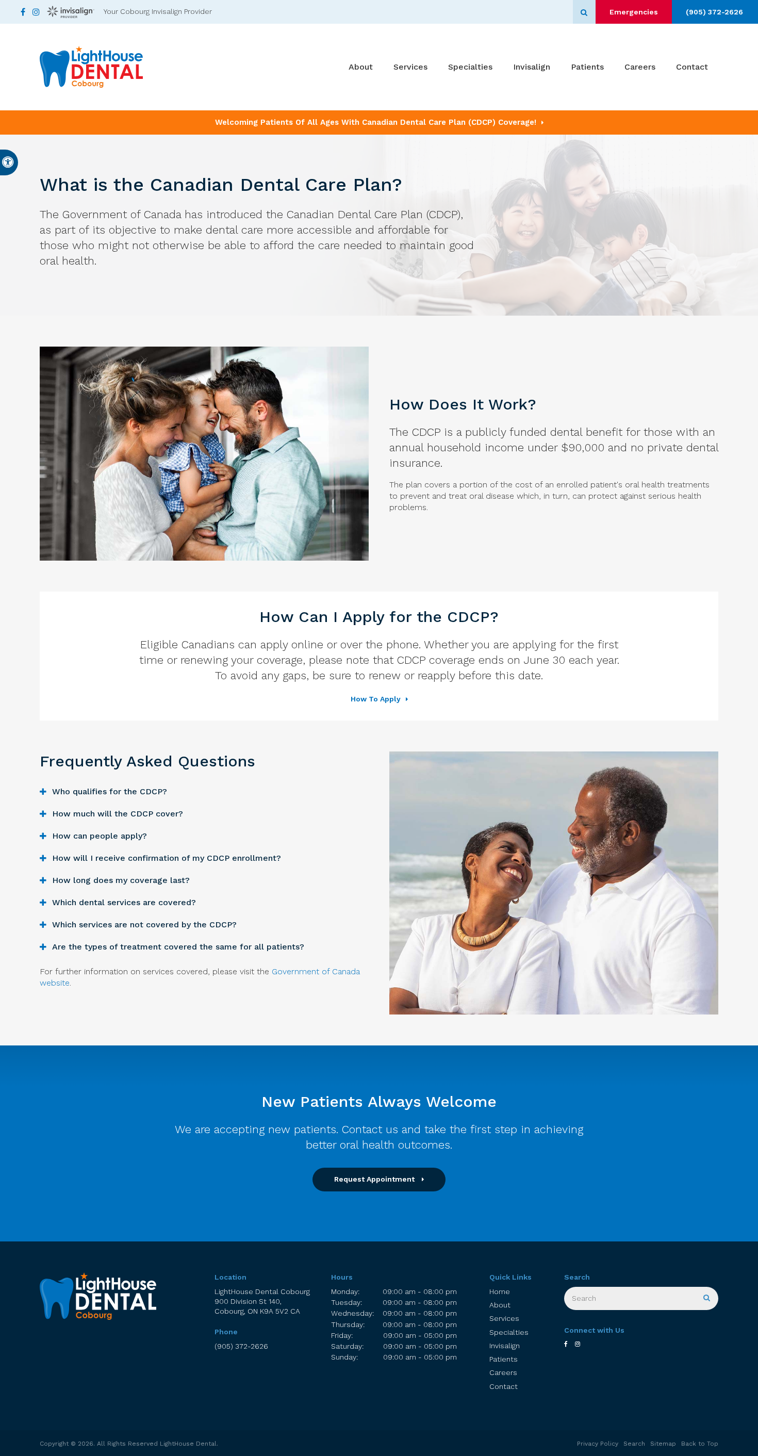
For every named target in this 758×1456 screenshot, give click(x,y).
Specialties (470, 67)
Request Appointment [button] (375, 1179)
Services (410, 67)
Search (634, 1443)
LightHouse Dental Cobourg (262, 1301)
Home (499, 1291)
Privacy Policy (597, 1443)
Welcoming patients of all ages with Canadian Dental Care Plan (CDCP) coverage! (375, 122)
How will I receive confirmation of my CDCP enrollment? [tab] (166, 858)
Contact (692, 67)
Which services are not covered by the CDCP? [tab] (144, 924)
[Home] (91, 67)
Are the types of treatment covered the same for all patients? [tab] (178, 947)
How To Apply (376, 699)
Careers (639, 67)
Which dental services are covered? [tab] (124, 902)
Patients (587, 67)
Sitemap (663, 1443)
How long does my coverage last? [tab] (121, 880)
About (361, 67)
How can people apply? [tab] (99, 836)
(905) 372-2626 (714, 12)
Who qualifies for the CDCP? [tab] (109, 791)
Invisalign (531, 67)
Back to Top (699, 1443)
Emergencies (633, 12)
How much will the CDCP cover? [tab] (117, 814)
